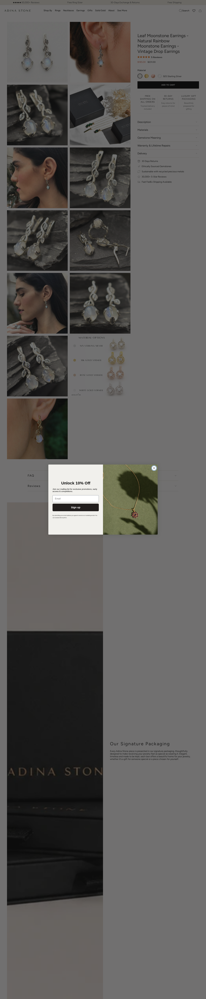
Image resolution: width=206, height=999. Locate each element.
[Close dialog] (154, 468)
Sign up (75, 507)
